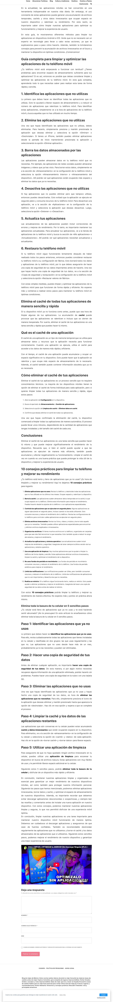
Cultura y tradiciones (62, 1)
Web (22, 936)
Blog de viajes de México (30, 978)
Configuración (101, 997)
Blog (51, 1)
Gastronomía (83, 4)
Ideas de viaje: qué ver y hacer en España (65, 982)
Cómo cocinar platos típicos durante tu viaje (54, 978)
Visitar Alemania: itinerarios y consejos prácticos (52, 985)
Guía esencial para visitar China (54, 983)
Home (28, 1)
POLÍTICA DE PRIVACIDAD (55, 968)
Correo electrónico (29, 925)
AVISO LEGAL (69, 968)
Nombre (24, 915)
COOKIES (42, 968)
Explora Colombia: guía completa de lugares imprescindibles (59, 980)
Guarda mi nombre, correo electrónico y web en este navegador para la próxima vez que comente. (52, 947)
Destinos (75, 1)
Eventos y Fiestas (86, 1)
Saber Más (63, 994)
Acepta (103, 994)
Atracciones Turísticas (40, 1)
